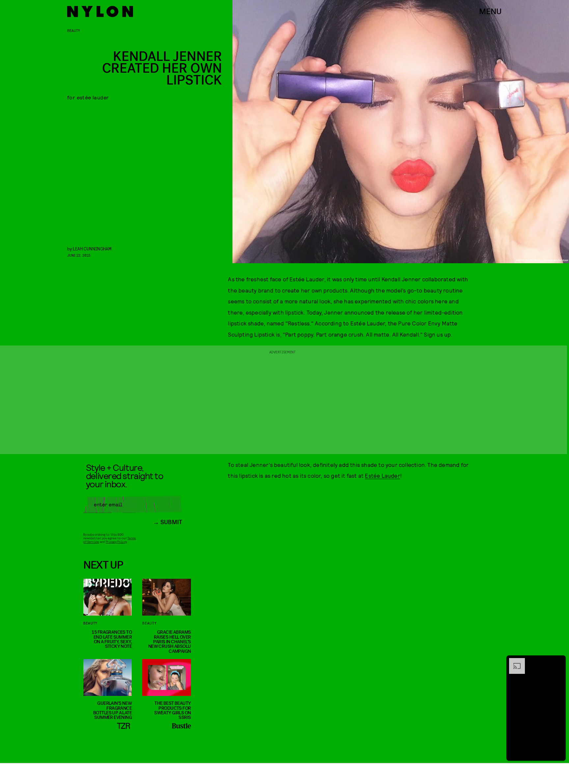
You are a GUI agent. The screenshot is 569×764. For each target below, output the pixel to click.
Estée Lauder (382, 475)
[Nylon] (100, 11)
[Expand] (513, 661)
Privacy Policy (116, 542)
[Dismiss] (558, 661)
